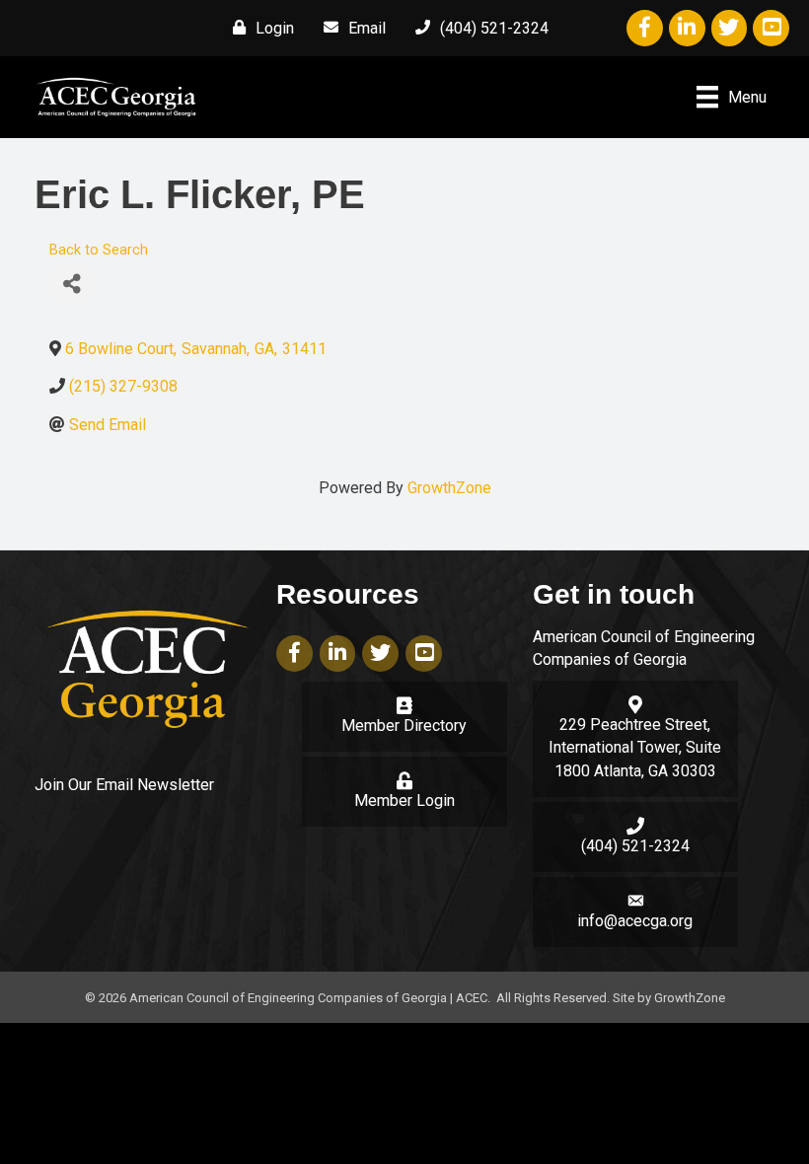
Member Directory (404, 725)
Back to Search (98, 250)
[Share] (71, 283)
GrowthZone (449, 487)
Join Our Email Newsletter (124, 784)
